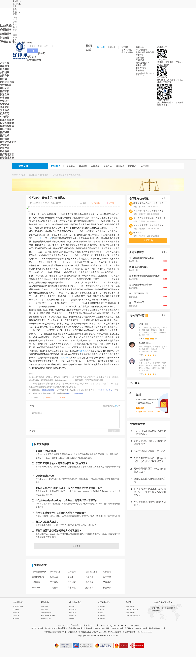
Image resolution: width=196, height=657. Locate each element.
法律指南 (145, 166)
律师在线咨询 (48, 390)
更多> (164, 315)
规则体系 (16, 612)
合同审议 (54, 577)
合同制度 (107, 577)
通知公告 (74, 625)
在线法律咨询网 (39, 572)
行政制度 (72, 582)
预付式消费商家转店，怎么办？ (150, 451)
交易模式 (16, 609)
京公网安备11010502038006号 (136, 628)
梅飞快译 (135, 625)
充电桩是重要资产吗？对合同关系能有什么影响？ (61, 513)
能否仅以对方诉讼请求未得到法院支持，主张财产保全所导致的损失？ (150, 492)
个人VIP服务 (127, 50)
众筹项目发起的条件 (46, 451)
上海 (15, 9)
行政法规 (64, 358)
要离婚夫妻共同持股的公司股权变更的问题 (150, 203)
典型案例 (120, 166)
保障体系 (16, 615)
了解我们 (140, 60)
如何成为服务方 (143, 63)
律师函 (71, 618)
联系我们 (140, 58)
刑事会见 (101, 612)
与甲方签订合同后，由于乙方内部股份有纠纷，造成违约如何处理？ (150, 211)
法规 (50, 238)
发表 (114, 431)
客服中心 (140, 55)
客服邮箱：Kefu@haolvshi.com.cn (111, 625)
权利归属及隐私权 (48, 615)
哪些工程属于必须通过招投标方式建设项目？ (58, 530)
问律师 (71, 606)
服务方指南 (141, 68)
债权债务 (89, 582)
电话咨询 (72, 609)
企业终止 (108, 166)
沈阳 (15, 35)
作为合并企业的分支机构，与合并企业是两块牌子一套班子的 (67, 500)
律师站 (29, 42)
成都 (15, 37)
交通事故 (36, 582)
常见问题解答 (142, 50)
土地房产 (54, 588)
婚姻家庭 (89, 588)
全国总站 (17, 1)
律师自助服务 (38, 577)
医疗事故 (54, 582)
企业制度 (33, 175)
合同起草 (72, 615)
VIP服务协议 (46, 618)
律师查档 (101, 606)
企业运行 (83, 166)
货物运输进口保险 (45, 475)
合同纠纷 (137, 233)
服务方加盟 (141, 65)
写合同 (109, 390)
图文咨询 (72, 612)
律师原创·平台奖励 (133, 615)
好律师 (15, 175)
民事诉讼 (107, 582)
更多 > (164, 198)
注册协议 (44, 606)
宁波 (15, 22)
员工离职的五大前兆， (47, 521)
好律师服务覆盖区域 (163, 602)
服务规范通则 (46, 612)
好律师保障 (18, 602)
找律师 (101, 390)
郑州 (15, 27)
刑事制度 (36, 588)
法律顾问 (72, 572)
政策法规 (132, 166)
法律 (40, 238)
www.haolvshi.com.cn (74, 393)
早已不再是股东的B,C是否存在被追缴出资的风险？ (62, 463)
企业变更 (95, 166)
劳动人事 (89, 577)
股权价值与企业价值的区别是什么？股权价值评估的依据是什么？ (69, 488)
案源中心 (72, 577)
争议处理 (16, 618)
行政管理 (82, 351)
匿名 (33, 431)
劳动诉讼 (101, 615)
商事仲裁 (72, 588)
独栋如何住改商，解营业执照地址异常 (150, 225)
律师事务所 (55, 572)
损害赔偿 (107, 588)
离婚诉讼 (101, 618)
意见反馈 (140, 75)
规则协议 (45, 602)
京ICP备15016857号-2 (53, 628)
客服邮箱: (140, 70)
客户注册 (101, 47)
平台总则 (44, 609)
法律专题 (23, 166)
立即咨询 (148, 240)
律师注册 (112, 47)
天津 (15, 24)
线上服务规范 (75, 602)
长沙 (15, 32)
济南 (15, 30)
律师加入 (130, 602)
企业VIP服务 (127, 52)
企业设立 (71, 166)
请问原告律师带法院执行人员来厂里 (149, 218)
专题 (23, 175)
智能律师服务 (91, 572)
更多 (15, 40)
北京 (15, 6)
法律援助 (107, 572)
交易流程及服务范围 (145, 52)
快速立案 (101, 609)
